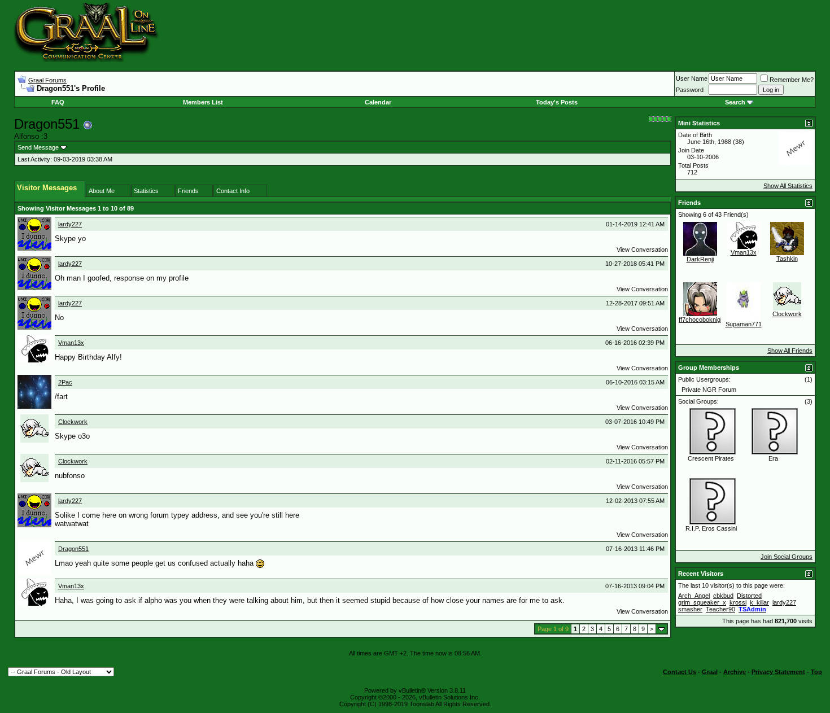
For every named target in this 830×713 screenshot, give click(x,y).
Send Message (38, 147)
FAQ (57, 102)
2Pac (65, 382)
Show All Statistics (787, 185)
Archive (734, 671)
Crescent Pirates (711, 458)
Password (690, 89)
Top (816, 671)
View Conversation (642, 249)
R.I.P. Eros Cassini (711, 528)
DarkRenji (700, 259)
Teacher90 (720, 609)
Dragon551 (73, 548)
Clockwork (73, 421)
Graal (710, 671)
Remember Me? (792, 79)
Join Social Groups (786, 556)
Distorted (749, 595)
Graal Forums (47, 80)
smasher (690, 609)
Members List (203, 102)
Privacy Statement (778, 671)
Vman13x (71, 342)
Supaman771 (744, 324)
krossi (737, 602)
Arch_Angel (694, 595)
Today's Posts (557, 102)
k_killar (759, 602)
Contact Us (679, 671)
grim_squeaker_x (702, 602)
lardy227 (70, 224)
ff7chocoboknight (702, 319)
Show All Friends (789, 350)
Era (773, 458)
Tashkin (787, 258)
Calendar (378, 102)
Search (735, 102)
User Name (691, 78)
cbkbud (723, 595)
